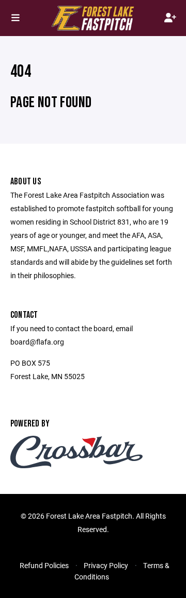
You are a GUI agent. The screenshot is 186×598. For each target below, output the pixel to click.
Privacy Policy (106, 565)
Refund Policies (44, 565)
